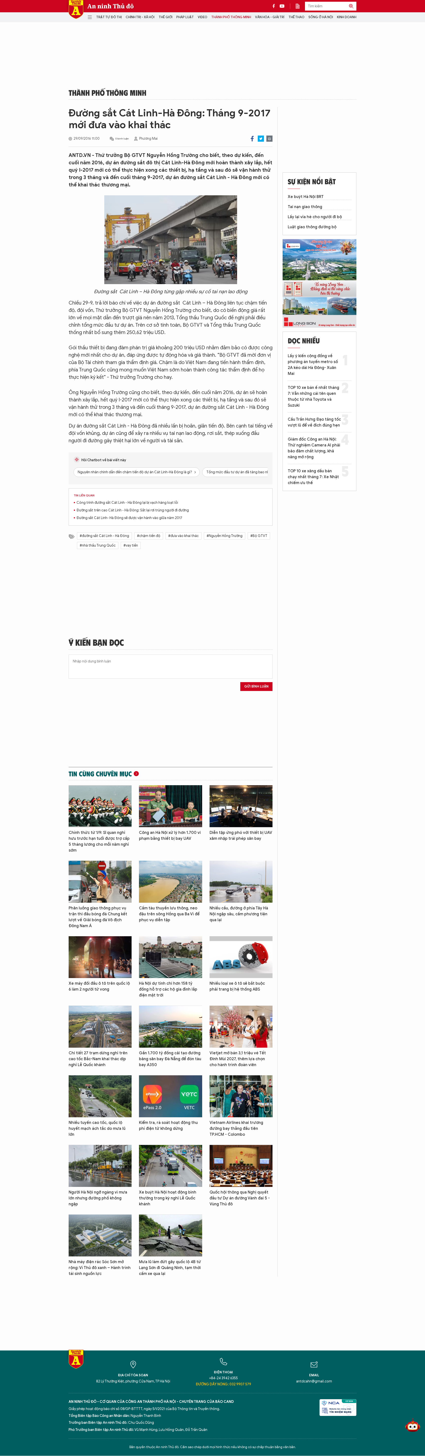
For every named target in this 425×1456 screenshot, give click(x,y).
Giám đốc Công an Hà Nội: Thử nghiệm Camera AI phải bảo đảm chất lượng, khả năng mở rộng (314, 448)
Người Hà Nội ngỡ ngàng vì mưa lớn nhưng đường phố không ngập (98, 1198)
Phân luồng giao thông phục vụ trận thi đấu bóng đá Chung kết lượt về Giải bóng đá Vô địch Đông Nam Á (98, 917)
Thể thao (296, 17)
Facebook (252, 139)
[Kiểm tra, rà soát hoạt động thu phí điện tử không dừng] (170, 1096)
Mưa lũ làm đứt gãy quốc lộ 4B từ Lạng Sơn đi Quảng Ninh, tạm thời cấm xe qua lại (170, 1267)
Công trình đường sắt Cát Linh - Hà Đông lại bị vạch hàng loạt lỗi (127, 503)
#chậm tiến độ (148, 536)
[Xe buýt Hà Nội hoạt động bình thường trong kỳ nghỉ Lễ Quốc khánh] (170, 1166)
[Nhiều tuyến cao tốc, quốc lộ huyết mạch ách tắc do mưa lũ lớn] (100, 1096)
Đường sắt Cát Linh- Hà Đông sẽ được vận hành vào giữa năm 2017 (129, 518)
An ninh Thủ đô (110, 6)
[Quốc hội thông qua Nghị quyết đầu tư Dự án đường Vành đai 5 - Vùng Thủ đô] (241, 1166)
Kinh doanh (346, 17)
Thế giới (165, 17)
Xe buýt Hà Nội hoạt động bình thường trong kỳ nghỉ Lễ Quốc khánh (167, 1198)
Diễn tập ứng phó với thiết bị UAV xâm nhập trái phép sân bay (241, 835)
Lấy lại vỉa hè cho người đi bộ (315, 217)
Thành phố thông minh (231, 17)
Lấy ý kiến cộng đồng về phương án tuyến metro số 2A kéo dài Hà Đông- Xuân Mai (313, 364)
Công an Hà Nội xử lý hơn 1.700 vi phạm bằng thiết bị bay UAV (170, 835)
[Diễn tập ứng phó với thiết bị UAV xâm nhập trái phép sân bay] (241, 806)
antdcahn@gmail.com (314, 1381)
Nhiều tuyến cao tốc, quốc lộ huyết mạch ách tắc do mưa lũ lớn (97, 1128)
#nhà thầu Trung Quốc (98, 545)
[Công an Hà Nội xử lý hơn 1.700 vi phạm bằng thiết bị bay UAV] (170, 806)
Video (202, 17)
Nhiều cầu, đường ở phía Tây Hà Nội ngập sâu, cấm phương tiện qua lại (239, 914)
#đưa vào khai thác (183, 536)
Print (269, 139)
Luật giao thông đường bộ (312, 227)
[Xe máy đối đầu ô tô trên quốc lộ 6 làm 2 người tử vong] (100, 957)
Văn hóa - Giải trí (269, 17)
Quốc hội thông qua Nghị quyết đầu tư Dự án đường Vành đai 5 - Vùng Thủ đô (240, 1198)
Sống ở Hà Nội (320, 17)
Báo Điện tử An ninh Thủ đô (76, 9)
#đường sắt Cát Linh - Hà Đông (104, 536)
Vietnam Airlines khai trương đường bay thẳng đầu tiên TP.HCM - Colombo (236, 1128)
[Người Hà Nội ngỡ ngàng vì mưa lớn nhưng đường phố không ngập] (100, 1166)
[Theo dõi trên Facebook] (275, 6)
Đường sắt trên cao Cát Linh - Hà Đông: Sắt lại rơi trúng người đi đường (132, 510)
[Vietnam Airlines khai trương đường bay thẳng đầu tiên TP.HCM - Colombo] (241, 1096)
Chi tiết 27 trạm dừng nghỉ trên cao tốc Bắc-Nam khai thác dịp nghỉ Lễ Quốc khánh (98, 1059)
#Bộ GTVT (258, 536)
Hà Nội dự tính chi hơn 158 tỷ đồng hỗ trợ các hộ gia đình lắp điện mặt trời (168, 989)
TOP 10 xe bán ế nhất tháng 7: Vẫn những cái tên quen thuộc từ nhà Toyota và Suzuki (313, 396)
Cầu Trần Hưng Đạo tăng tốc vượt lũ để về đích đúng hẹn (314, 422)
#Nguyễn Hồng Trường (225, 536)
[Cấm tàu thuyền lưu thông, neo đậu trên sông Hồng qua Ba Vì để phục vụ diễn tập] (170, 882)
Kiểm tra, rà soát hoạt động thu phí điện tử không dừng (168, 1125)
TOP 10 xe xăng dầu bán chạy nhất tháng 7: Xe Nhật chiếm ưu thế (313, 477)
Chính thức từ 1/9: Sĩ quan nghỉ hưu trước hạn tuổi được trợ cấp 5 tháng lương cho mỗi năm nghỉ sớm (99, 841)
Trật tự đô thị (109, 17)
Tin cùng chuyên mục (100, 773)
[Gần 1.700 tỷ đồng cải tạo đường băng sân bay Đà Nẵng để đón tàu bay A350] (170, 1027)
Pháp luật (185, 17)
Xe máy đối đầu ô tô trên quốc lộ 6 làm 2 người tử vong (99, 986)
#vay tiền (130, 545)
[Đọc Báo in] (300, 6)
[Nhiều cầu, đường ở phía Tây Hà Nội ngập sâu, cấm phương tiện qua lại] (241, 882)
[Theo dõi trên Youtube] (282, 6)
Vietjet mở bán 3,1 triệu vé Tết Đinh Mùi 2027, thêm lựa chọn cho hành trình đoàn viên (238, 1059)
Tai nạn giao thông (305, 206)
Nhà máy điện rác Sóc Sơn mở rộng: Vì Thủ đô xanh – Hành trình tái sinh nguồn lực (100, 1267)
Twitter (261, 139)
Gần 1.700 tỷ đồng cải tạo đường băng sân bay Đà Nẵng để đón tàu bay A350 (170, 1059)
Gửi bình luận (256, 686)
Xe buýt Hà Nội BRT (306, 196)
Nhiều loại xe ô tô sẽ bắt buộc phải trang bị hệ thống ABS (237, 986)
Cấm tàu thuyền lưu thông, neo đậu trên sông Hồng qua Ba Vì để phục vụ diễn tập (169, 914)
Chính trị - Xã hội (140, 17)
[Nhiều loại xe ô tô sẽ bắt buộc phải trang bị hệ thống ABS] (241, 957)
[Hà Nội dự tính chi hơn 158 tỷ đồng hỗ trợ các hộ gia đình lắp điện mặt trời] (170, 957)
